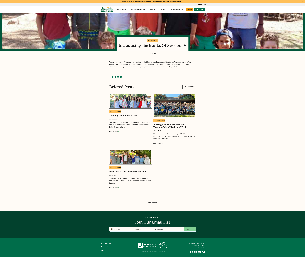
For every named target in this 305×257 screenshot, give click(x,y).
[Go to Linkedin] (199, 252)
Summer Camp (121, 9)
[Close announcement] (303, 2)
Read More (112, 132)
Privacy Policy (155, 251)
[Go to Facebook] (191, 252)
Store (103, 250)
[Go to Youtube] (203, 252)
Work (162, 9)
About (152, 9)
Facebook (136, 67)
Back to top (152, 203)
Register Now (199, 9)
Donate (190, 9)
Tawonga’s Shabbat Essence (124, 115)
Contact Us (104, 247)
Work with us (105, 243)
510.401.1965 (201, 248)
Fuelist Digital (162, 251)
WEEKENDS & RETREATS (137, 9)
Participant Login (202, 4)
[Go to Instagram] (195, 252)
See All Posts (189, 87)
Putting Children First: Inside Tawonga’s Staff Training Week (169, 126)
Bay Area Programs (176, 9)
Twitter (151, 67)
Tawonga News (152, 40)
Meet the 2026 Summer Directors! (127, 171)
